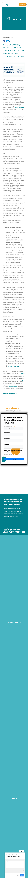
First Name (7, 432)
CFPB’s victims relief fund (14, 366)
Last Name (7, 438)
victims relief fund (19, 107)
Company (6, 444)
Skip (18, 875)
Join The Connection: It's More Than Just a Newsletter (14, 420)
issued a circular (13, 386)
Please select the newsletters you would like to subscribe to (13, 451)
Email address (8, 426)
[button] (26, 1)
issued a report (21, 380)
